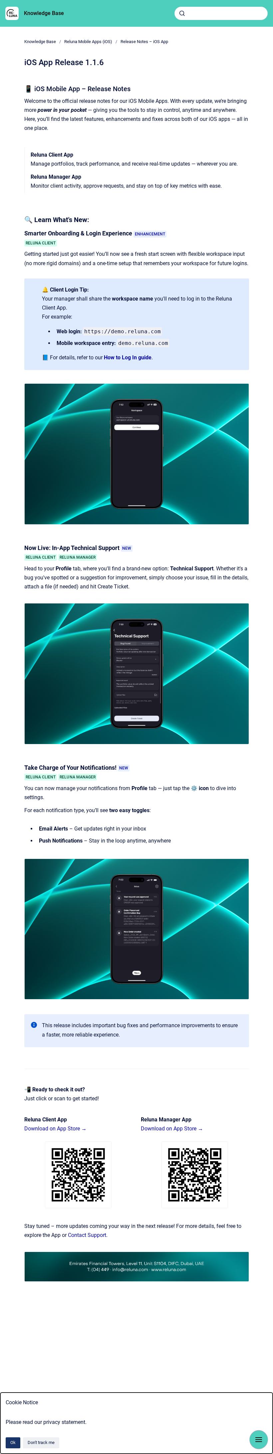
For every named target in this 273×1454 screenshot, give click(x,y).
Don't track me (41, 1442)
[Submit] (182, 13)
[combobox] (221, 13)
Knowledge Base (44, 13)
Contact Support (87, 1235)
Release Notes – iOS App (144, 41)
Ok (13, 1442)
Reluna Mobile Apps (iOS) (88, 41)
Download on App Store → (55, 1128)
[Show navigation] (259, 1440)
